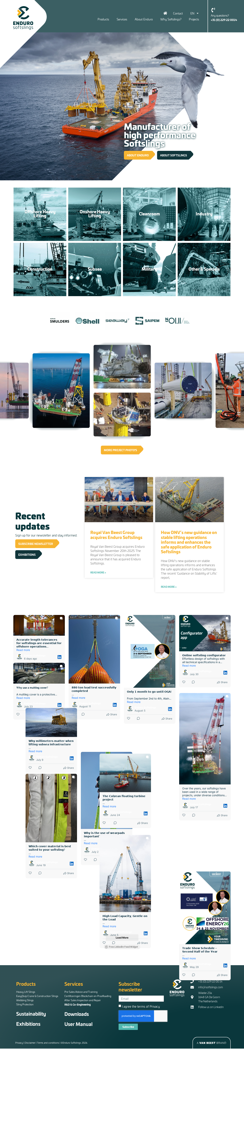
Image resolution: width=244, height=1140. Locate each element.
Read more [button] (23, 650)
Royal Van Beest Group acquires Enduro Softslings (116, 534)
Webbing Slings (25, 1000)
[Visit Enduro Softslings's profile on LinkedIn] (19, 657)
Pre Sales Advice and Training (80, 991)
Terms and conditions (48, 1042)
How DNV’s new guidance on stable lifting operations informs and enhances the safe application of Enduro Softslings (189, 541)
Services (122, 19)
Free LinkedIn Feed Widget (123, 947)
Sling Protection (25, 1004)
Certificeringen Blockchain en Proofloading (87, 996)
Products (103, 19)
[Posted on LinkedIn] (59, 657)
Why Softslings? (170, 19)
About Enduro (144, 19)
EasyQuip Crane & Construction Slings (37, 996)
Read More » (98, 572)
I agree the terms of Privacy (141, 1006)
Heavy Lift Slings (25, 991)
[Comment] (26, 667)
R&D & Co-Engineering (77, 1004)
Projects (194, 19)
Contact (178, 13)
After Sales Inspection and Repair (82, 1000)
